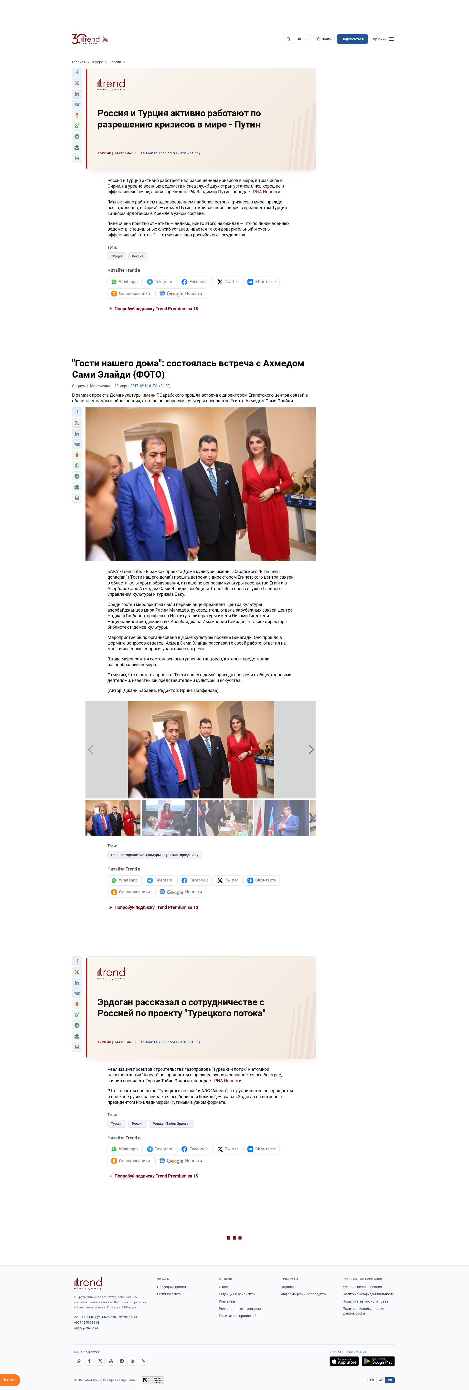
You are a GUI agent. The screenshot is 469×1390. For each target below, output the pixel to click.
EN (372, 1380)
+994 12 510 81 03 (86, 1322)
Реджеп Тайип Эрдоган (172, 1123)
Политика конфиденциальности (368, 1294)
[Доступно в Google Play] (378, 1361)
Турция (117, 256)
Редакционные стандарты (240, 1309)
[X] (100, 1361)
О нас (223, 1287)
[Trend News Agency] (88, 1283)
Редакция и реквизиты (237, 1294)
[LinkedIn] (132, 1361)
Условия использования (362, 1287)
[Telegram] (121, 1361)
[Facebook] (89, 1361)
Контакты (227, 1301)
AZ (381, 1380)
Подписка (289, 1287)
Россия (137, 256)
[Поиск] (288, 39)
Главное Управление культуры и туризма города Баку (154, 855)
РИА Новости (266, 191)
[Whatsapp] (78, 1361)
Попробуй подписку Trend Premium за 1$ (156, 308)
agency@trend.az (86, 1328)
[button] (77, 72)
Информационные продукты (304, 1294)
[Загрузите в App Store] (344, 1361)
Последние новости (172, 1287)
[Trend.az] (90, 39)
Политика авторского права (365, 1301)
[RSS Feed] (143, 1361)
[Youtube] (111, 1361)
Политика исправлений (237, 1316)
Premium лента (169, 1294)
